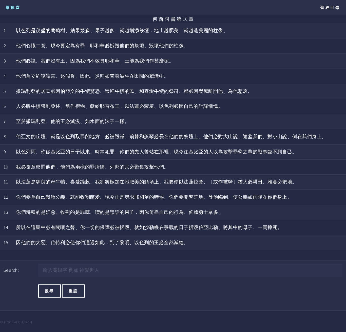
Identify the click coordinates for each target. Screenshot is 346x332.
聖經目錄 (330, 7)
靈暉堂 (13, 7)
